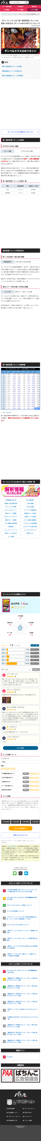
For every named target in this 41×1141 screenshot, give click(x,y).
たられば (8, 412)
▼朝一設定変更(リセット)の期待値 (12, 75)
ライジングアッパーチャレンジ (10, 529)
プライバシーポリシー (14, 1116)
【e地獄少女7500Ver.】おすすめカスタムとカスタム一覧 (22, 1018)
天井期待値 (20, 6)
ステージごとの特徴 (10, 507)
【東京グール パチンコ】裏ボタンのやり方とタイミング (22, 1010)
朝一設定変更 (30, 500)
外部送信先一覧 (12, 1120)
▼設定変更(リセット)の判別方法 (12, 71)
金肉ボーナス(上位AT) (11, 533)
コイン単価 (11, 536)
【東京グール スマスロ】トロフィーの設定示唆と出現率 (22, 939)
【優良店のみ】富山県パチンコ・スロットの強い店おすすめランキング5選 (22, 994)
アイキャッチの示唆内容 (30, 523)
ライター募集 (28, 1120)
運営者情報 (11, 1108)
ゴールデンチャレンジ (30, 530)
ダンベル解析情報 (6, 6)
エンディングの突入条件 (30, 526)
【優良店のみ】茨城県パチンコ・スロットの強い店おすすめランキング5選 (22, 1041)
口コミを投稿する (20, 828)
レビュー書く (34, 645)
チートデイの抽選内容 (30, 510)
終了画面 (6, 9)
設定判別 (34, 6)
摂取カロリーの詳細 (10, 520)
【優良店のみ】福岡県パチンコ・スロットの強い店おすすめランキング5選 (22, 979)
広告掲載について (13, 1112)
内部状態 (10, 526)
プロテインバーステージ (11, 516)
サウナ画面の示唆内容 (11, 523)
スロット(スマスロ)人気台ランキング (18, 925)
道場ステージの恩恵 (30, 516)
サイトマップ (28, 1116)
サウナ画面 (20, 9)
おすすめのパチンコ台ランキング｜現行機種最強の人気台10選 (22, 971)
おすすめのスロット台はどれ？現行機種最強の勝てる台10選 (22, 898)
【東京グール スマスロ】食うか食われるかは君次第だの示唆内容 (22, 947)
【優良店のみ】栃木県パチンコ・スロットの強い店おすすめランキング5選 (22, 1002)
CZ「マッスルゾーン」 (10, 510)
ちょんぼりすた (12, 846)
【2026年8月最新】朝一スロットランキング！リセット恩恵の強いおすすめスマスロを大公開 (22, 890)
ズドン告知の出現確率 (30, 520)
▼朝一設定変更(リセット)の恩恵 (12, 66)
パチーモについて (29, 1108)
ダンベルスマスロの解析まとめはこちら (20, 132)
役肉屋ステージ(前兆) (30, 513)
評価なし (26, 773)
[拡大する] (20, 389)
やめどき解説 (30, 507)
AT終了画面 (30, 503)
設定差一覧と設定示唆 (11, 503)
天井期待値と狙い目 (10, 500)
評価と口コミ (30, 533)
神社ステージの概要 (10, 513)
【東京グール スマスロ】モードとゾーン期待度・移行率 (22, 931)
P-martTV (10, 1057)
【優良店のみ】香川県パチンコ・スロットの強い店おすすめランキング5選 (22, 1033)
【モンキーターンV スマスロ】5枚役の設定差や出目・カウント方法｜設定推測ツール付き (22, 918)
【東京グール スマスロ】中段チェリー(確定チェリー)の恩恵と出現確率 (22, 955)
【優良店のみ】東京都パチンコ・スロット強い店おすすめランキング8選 (22, 1026)
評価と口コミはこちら (20, 835)
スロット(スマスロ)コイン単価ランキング (19, 905)
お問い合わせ (28, 1112)
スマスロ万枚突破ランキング (15, 911)
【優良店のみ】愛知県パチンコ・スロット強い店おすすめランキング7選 (22, 987)
